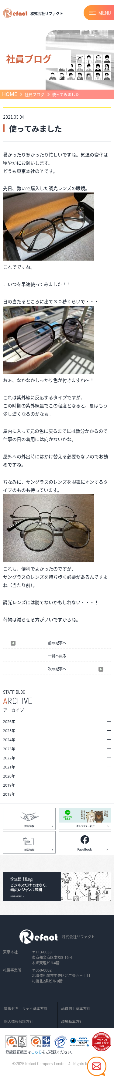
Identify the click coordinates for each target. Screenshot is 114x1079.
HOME (9, 94)
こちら (36, 1052)
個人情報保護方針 (18, 1021)
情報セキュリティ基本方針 (25, 1008)
